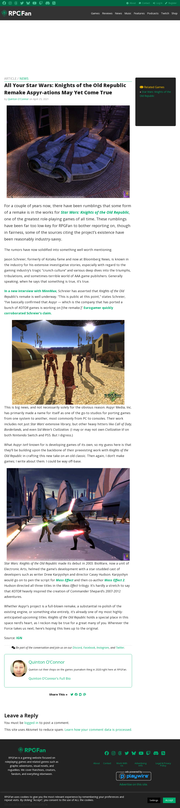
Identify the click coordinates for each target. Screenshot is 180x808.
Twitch (165, 13)
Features (139, 13)
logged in (31, 723)
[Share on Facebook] (76, 694)
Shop (175, 13)
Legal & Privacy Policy (163, 764)
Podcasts (153, 13)
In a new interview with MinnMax (30, 291)
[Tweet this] (71, 694)
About (133, 3)
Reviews (107, 13)
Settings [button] (154, 800)
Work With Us (121, 764)
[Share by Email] (84, 694)
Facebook (89, 648)
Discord (77, 648)
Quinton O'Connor (18, 99)
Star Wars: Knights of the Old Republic (95, 212)
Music (127, 13)
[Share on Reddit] (80, 694)
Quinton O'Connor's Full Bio (50, 678)
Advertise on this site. (134, 784)
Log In (159, 3)
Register (173, 3)
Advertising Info (140, 764)
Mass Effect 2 (114, 580)
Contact (146, 3)
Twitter (120, 648)
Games (95, 13)
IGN (19, 638)
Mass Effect (64, 580)
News (118, 13)
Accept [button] (169, 800)
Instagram (103, 648)
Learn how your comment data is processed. (98, 729)
